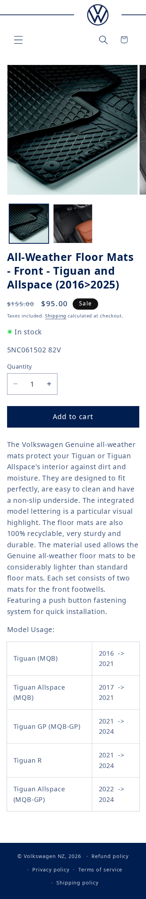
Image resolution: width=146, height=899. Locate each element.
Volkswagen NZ (44, 856)
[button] (18, 40)
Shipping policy (77, 882)
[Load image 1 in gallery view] (29, 223)
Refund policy (110, 856)
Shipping (55, 315)
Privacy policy (50, 869)
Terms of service (100, 869)
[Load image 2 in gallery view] (72, 223)
